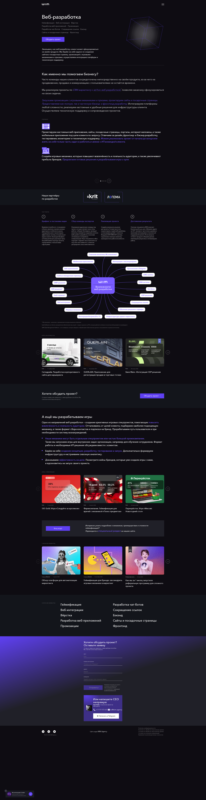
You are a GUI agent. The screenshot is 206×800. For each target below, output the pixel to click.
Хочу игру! (58, 501)
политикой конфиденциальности (109, 651)
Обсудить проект (51, 34)
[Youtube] (54, 695)
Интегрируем (173, 125)
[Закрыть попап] (6, 791)
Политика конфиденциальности (149, 692)
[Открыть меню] (163, 4)
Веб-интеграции (59, 22)
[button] (100, 160)
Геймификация (47, 22)
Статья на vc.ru (129, 549)
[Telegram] (43, 695)
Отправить (91, 650)
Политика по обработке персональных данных (153, 694)
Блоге (47, 549)
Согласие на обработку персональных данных (153, 695)
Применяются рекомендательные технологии (152, 698)
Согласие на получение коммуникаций (151, 696)
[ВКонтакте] (49, 695)
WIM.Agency (104, 695)
